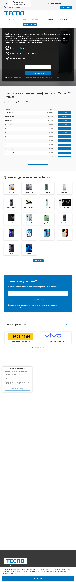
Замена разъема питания (12, 141)
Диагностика (9, 112)
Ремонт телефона (19, 2)
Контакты (63, 19)
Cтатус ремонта (66, 7)
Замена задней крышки (12, 153)
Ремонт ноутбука (19, 4)
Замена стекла (9, 116)
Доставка (51, 19)
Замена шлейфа (10, 137)
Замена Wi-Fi (8, 120)
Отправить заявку (38, 73)
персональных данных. (53, 77)
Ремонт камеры (9, 145)
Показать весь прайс (38, 162)
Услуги (11, 19)
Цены (24, 19)
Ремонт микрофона (11, 133)
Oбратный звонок (30, 24)
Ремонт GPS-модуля (11, 125)
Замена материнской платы (13, 149)
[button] (66, 324)
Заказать (64, 112)
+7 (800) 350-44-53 (13, 7)
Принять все (38, 578)
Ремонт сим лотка (10, 129)
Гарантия (35, 19)
